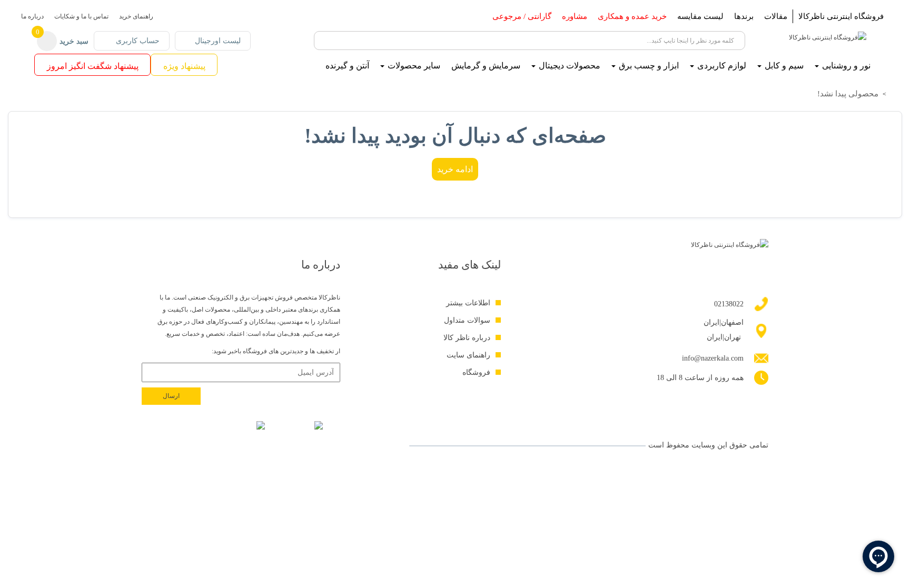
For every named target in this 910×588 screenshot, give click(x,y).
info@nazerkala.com (713, 358)
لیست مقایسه (700, 16)
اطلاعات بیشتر (468, 303)
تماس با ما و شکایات (81, 16)
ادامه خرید (455, 169)
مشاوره (574, 16)
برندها (744, 16)
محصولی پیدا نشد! (847, 93)
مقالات (775, 16)
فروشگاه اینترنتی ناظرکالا (841, 16)
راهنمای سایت (468, 355)
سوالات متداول (467, 320)
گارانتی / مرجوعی (521, 16)
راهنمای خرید (136, 16)
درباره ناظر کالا (466, 338)
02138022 (729, 304)
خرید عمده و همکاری (632, 16)
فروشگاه (476, 372)
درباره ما (32, 16)
